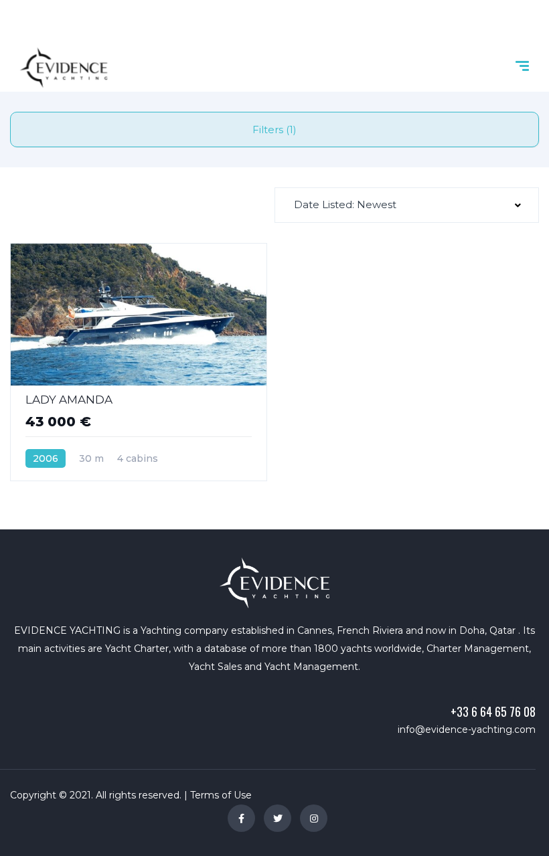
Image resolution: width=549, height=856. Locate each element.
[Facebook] (241, 818)
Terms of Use (221, 795)
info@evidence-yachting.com (467, 729)
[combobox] (406, 205)
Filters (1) (274, 129)
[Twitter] (277, 818)
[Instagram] (313, 818)
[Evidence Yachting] (63, 68)
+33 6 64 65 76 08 (493, 711)
